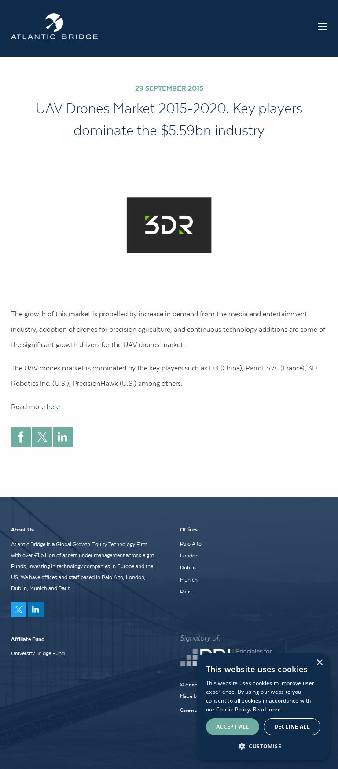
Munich (189, 580)
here (54, 406)
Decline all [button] (292, 726)
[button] (263, 746)
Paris (186, 592)
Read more (267, 709)
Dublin (188, 567)
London (189, 556)
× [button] (319, 662)
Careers (188, 710)
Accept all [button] (232, 726)
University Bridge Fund (38, 653)
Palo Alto (191, 544)
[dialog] (263, 706)
